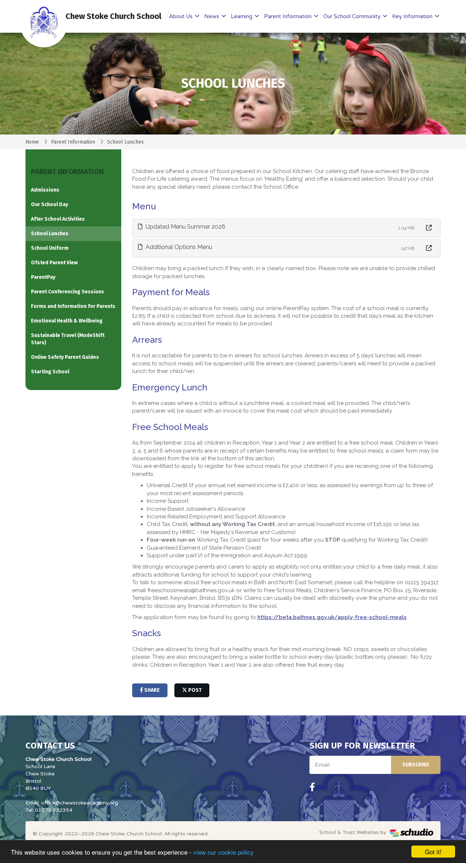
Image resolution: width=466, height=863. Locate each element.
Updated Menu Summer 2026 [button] (184, 226)
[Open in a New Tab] (429, 228)
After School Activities (58, 219)
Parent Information (288, 16)
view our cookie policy (223, 851)
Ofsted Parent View (54, 263)
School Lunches (49, 233)
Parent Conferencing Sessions (67, 292)
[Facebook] (312, 787)
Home (32, 142)
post (194, 690)
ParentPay (43, 277)
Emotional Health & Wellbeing (67, 321)
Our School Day (49, 204)
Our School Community (352, 16)
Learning (242, 16)
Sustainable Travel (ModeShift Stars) (67, 339)
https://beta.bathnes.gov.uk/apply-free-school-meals (332, 617)
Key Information (413, 16)
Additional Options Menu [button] (178, 247)
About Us (181, 16)
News (212, 16)
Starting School (50, 372)
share (151, 690)
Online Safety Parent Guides (65, 357)
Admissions (45, 190)
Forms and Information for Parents (73, 306)
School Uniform (49, 248)
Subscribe (415, 765)
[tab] (287, 228)
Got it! (433, 851)
